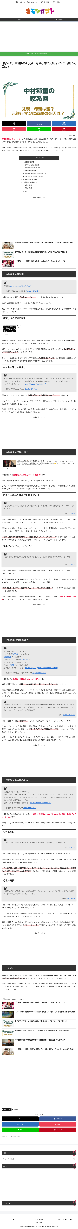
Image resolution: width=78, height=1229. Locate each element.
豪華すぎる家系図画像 (32, 165)
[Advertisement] (39, 37)
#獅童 (12, 665)
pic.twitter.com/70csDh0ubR (20, 286)
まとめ (25, 191)
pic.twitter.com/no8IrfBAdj (49, 668)
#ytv (38, 668)
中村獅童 (16, 1109)
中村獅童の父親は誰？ (30, 170)
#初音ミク (24, 660)
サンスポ (72, 513)
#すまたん (28, 668)
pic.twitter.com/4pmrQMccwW (35, 384)
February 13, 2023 (29, 808)
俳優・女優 (7, 1109)
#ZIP (34, 668)
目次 (36, 157)
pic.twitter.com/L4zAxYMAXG (40, 803)
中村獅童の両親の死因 (30, 182)
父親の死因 (28, 185)
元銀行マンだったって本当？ (34, 176)
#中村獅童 (7, 657)
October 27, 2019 (31, 389)
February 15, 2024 (32, 291)
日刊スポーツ (70, 898)
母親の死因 (28, 188)
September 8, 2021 (39, 673)
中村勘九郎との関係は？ (32, 168)
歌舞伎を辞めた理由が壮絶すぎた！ (36, 173)
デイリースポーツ (69, 715)
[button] (74, 1186)
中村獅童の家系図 (28, 162)
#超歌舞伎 (16, 654)
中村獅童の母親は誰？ (30, 179)
